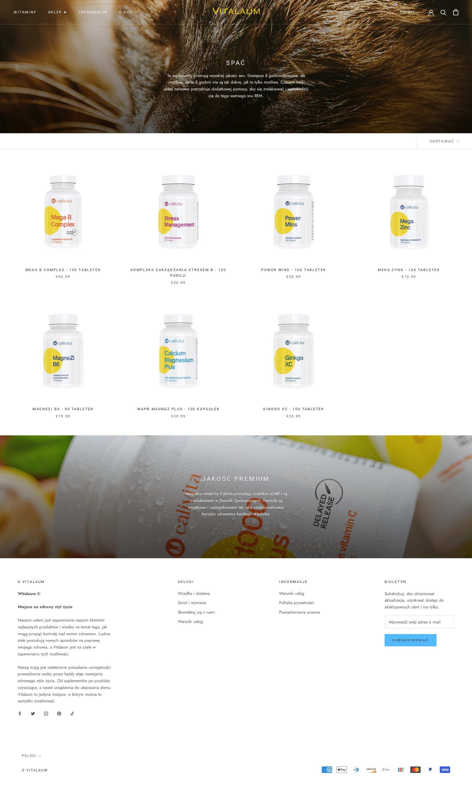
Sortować (443, 141)
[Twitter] (33, 713)
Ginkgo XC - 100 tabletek (293, 409)
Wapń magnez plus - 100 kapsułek (178, 409)
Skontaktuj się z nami (196, 612)
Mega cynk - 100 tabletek (409, 270)
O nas (125, 12)
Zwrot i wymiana (192, 603)
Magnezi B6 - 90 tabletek (63, 409)
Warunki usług (190, 621)
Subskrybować (411, 640)
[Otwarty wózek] (455, 12)
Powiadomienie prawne (299, 612)
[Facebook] (20, 713)
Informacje (93, 12)
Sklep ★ (57, 12)
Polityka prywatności (296, 603)
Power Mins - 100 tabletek (293, 270)
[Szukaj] (443, 12)
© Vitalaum (35, 770)
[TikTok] (72, 713)
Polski (407, 12)
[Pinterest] (59, 713)
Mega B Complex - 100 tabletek (63, 270)
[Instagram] (46, 713)
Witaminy (25, 12)
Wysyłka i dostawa (194, 593)
